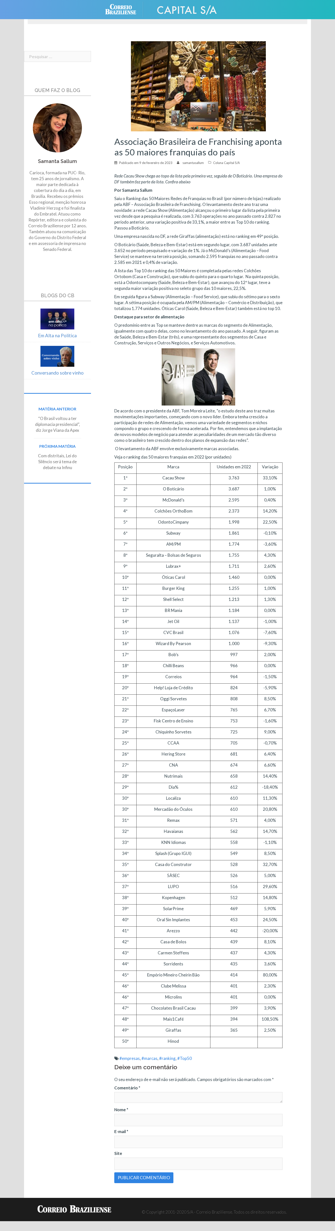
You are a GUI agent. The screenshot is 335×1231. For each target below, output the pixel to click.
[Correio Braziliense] (124, 9)
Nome (121, 1109)
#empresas (129, 1058)
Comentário (127, 1087)
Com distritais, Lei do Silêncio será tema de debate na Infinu (57, 461)
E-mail (121, 1131)
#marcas (149, 1058)
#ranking (167, 1058)
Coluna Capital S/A (226, 163)
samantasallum (193, 163)
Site (118, 1153)
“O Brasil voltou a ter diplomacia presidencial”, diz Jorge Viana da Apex (57, 424)
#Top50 (184, 1058)
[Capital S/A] (187, 9)
